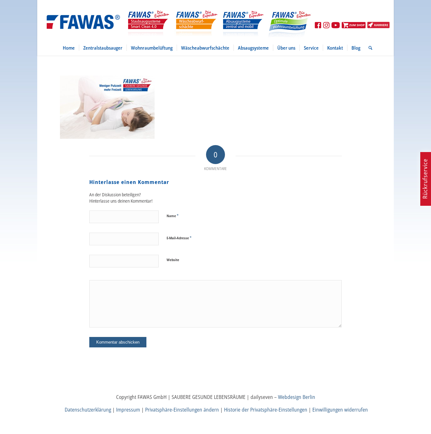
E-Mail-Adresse (179, 238)
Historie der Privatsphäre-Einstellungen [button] (265, 409)
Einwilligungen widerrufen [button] (340, 409)
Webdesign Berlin (296, 397)
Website (173, 259)
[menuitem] (69, 48)
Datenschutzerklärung (88, 409)
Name (173, 215)
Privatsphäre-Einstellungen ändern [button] (182, 409)
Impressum (128, 409)
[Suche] (368, 48)
